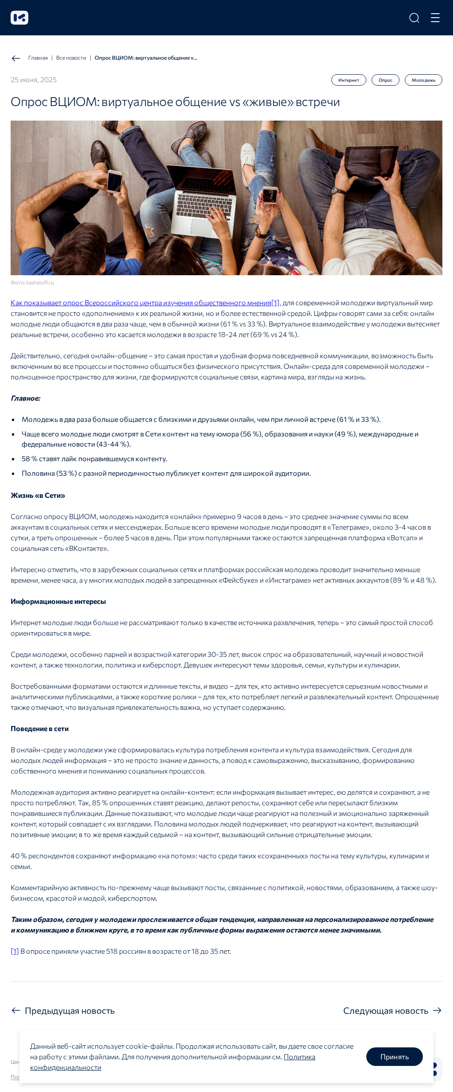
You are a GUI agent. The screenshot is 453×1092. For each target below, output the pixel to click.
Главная (38, 57)
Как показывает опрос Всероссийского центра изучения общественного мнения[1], (146, 302)
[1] (15, 951)
